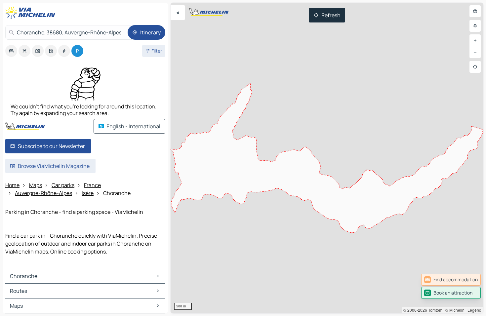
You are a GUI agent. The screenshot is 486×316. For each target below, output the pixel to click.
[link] (451, 280)
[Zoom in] (475, 40)
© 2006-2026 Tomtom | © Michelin (434, 310)
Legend (474, 310)
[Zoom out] (475, 52)
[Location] (475, 67)
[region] (327, 158)
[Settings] (475, 26)
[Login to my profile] (475, 11)
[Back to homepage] (31, 12)
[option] (11, 51)
